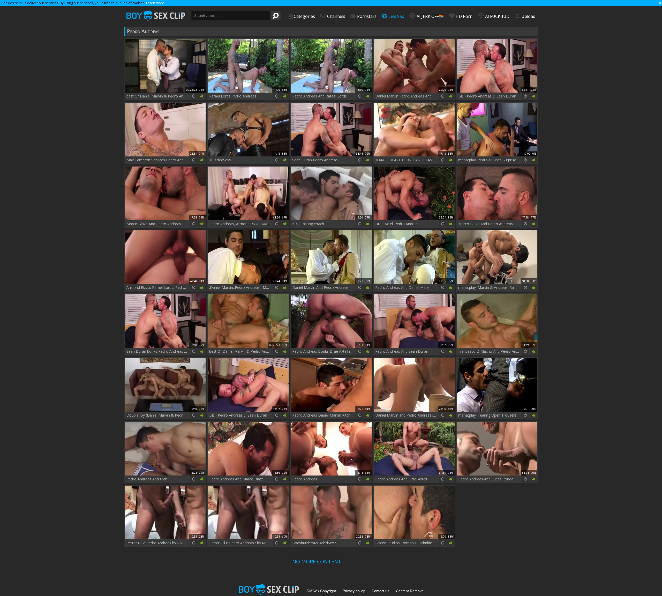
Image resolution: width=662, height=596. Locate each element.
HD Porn (463, 16)
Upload (527, 16)
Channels (335, 16)
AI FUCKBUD (496, 16)
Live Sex (395, 16)
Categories (304, 16)
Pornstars (366, 16)
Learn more (155, 3)
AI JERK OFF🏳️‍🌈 (430, 16)
